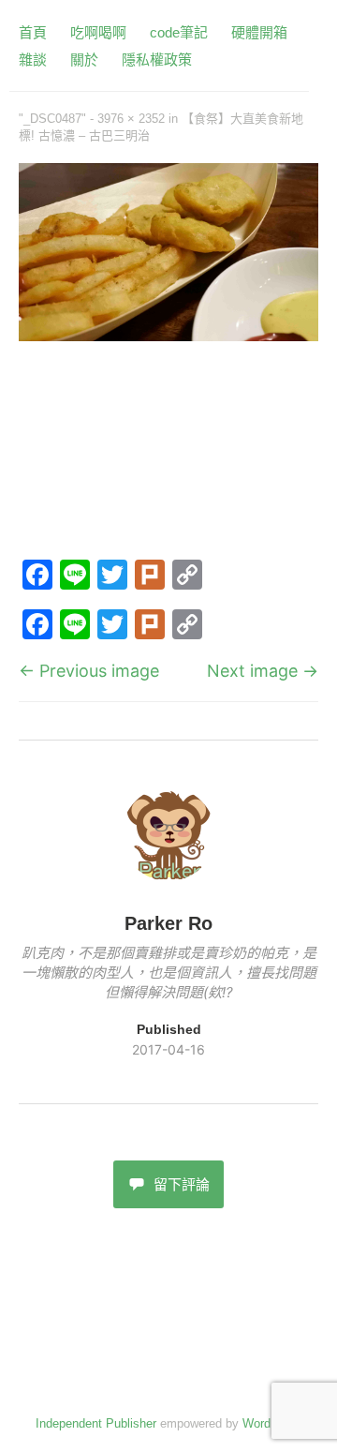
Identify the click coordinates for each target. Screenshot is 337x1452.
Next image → (262, 671)
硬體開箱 (259, 32)
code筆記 (179, 32)
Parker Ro (168, 923)
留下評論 (182, 1184)
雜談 (33, 59)
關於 (84, 59)
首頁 (33, 32)
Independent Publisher (96, 1423)
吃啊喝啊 (98, 32)
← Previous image (89, 671)
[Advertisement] (168, 453)
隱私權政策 (157, 59)
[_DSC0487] (168, 335)
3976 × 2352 (131, 119)
